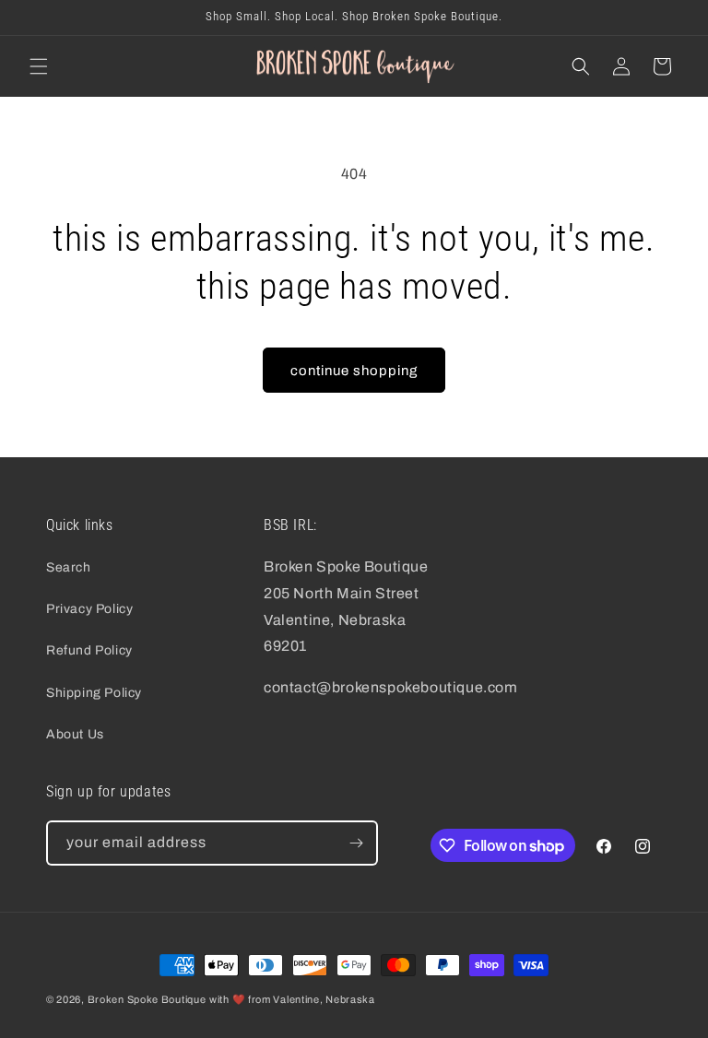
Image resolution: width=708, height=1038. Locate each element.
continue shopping (354, 370)
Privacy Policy (89, 609)
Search (68, 567)
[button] (38, 66)
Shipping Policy (94, 693)
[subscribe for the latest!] (356, 843)
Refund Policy (89, 650)
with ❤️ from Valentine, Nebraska (292, 999)
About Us (75, 734)
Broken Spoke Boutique (147, 999)
